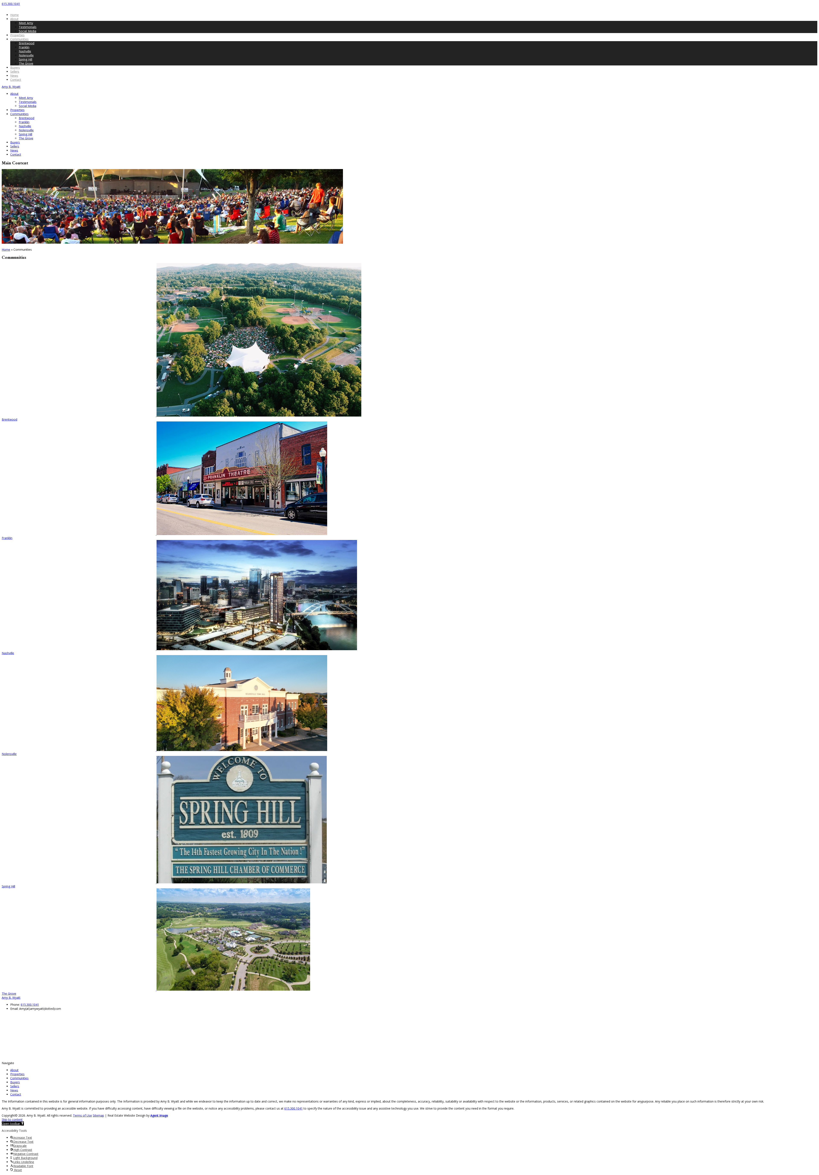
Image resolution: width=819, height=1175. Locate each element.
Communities (19, 39)
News (14, 76)
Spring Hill (25, 59)
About (14, 19)
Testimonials (27, 27)
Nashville (25, 51)
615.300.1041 (30, 1005)
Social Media (27, 31)
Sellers (14, 71)
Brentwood (26, 43)
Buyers (15, 67)
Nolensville (26, 55)
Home (14, 15)
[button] (13, 1123)
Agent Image (159, 1115)
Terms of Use (82, 1115)
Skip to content (12, 1119)
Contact (15, 80)
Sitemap (98, 1115)
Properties (17, 35)
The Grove (26, 63)
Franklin (24, 47)
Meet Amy (26, 23)
